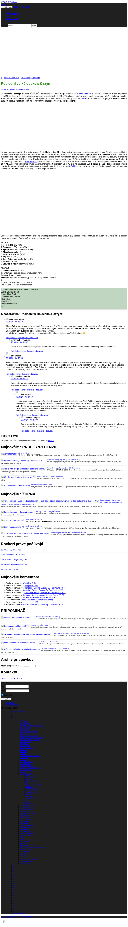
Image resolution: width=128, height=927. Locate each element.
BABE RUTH (24, 722)
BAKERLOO (24, 734)
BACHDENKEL (25, 724)
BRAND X (23, 843)
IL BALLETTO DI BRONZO (29, 736)
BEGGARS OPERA (26, 762)
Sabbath (84, 98)
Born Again (29, 796)
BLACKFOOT (24, 811)
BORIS (22, 837)
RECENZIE (25, 78)
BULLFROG (24, 857)
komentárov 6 (23, 89)
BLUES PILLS (24, 829)
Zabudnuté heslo (12, 705)
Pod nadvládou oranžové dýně (41, 485)
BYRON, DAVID (25, 863)
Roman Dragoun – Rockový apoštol (48, 511)
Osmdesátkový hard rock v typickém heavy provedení (70, 633)
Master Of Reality (31, 781)
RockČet (9, 21)
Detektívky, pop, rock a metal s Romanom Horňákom (68, 533)
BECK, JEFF (24, 758)
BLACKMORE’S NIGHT (28, 813)
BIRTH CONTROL (26, 770)
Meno (3, 686)
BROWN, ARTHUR (26, 849)
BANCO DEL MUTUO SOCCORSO (31, 738)
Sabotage (36, 78)
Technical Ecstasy (31, 789)
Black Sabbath (84, 94)
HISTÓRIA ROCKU (19, 712)
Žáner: (4, 294)
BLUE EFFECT (25, 823)
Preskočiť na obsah (21, 7)
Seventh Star (29, 798)
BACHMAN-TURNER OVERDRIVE (31, 726)
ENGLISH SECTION (20, 913)
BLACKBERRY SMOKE (28, 810)
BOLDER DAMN (25, 831)
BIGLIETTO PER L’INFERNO (29, 768)
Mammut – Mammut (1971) (10, 569)
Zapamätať (8, 695)
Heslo (3, 691)
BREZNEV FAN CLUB (27, 845)
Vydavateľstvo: (8, 296)
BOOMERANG (25, 835)
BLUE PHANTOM (26, 827)
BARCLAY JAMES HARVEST (30, 740)
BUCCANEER (24, 851)
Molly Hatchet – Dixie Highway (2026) (14, 564)
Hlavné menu (7, 7)
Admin (4, 678)
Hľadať (4, 4)
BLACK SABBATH (11, 78)
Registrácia (10, 703)
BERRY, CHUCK (25, 764)
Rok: (3, 299)
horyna (14, 89)
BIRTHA (22, 772)
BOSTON (23, 839)
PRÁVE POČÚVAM (12, 19)
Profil (27, 775)
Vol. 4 (27, 783)
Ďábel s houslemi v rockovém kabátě (50, 476)
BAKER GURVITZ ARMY (28, 732)
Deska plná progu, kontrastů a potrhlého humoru (63, 468)
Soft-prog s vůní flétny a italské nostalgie (55, 648)
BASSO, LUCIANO (26, 748)
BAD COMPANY (25, 728)
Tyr (26, 800)
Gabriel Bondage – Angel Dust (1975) (14, 560)
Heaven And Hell (31, 792)
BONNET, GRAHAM (27, 833)
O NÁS (8, 12)
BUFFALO (23, 855)
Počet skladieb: (8, 304)
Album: (26, 289)
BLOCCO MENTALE (27, 819)
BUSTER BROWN (26, 861)
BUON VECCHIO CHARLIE (29, 859)
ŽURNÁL (9, 16)
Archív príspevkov (9, 666)
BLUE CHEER (24, 821)
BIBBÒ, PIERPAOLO (26, 766)
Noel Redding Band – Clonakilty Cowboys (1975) (42, 604)
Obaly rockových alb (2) (34, 519)
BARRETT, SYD (25, 746)
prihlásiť (50, 440)
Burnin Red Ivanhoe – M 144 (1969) (13, 555)
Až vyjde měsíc (23, 453)
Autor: (4, 292)
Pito (21, 678)
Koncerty (28, 804)
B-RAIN (22, 720)
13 (26, 802)
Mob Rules (29, 794)
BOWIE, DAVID (25, 841)
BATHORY (23, 750)
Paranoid (28, 779)
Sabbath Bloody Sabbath (34, 785)
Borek (13, 678)
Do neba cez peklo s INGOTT (40, 625)
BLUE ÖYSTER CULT (27, 825)
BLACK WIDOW (25, 808)
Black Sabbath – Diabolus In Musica (49, 642)
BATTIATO (23, 752)
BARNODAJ (24, 744)
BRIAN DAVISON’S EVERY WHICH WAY (33, 847)
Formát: (4, 301)
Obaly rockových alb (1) (34, 526)
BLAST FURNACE (26, 815)
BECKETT (23, 760)
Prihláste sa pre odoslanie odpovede (22, 337)
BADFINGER (24, 730)
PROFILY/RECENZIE (12, 14)
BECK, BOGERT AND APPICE (30, 756)
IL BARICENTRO (25, 742)
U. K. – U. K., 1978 (30, 602)
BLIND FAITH (24, 817)
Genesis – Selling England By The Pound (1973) (63, 460)
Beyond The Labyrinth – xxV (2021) (48, 617)
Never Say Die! (30, 790)
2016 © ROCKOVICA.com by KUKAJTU (18, 917)
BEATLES (23, 754)
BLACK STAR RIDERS (27, 806)
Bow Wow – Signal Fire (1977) (11, 550)
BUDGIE (23, 853)
